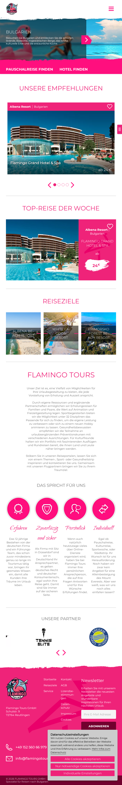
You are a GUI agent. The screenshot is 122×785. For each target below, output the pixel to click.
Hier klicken (84, 39)
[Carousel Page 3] (63, 184)
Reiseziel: (11, 94)
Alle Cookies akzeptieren (83, 759)
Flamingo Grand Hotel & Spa (35, 163)
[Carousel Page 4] (67, 184)
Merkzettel (109, 106)
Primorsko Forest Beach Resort (99, 333)
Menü (111, 8)
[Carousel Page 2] (58, 184)
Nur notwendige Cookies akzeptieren (82, 766)
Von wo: (10, 80)
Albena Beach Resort (23, 333)
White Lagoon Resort (61, 333)
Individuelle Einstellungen (83, 773)
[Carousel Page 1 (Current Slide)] (54, 184)
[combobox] (61, 99)
